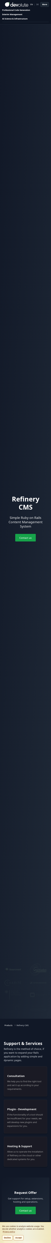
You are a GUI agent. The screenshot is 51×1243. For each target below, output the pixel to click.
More (44, 4)
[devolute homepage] (15, 4)
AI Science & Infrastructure (14, 18)
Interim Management (12, 14)
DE (37, 4)
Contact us (25, 537)
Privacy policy (9, 1231)
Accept (18, 1237)
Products (8, 1025)
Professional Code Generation (16, 10)
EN (31, 4)
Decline (7, 1237)
